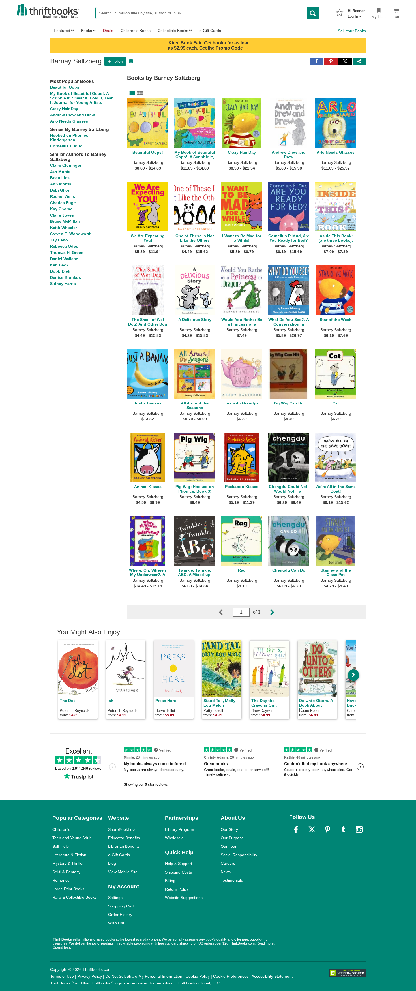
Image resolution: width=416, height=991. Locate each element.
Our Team (230, 846)
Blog (112, 863)
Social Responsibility (239, 855)
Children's (61, 829)
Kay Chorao (61, 209)
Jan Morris (60, 171)
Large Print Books (68, 889)
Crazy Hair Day (64, 108)
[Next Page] (267, 612)
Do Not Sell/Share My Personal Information (143, 976)
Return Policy (177, 889)
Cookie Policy (198, 976)
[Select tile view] (139, 93)
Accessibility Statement (272, 976)
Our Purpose (232, 838)
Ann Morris (60, 184)
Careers (228, 863)
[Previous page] (225, 612)
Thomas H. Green (66, 252)
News (226, 872)
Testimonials (232, 880)
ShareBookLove (122, 829)
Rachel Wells (62, 196)
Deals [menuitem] (108, 30)
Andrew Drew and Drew (72, 115)
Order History (120, 914)
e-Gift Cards (119, 855)
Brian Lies (60, 177)
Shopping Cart (121, 906)
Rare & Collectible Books (74, 897)
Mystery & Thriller (68, 863)
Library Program (179, 829)
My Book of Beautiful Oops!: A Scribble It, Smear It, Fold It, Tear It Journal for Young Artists (81, 98)
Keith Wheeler (63, 227)
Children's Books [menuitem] (136, 30)
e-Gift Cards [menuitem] (210, 30)
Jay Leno (59, 240)
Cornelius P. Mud (66, 146)
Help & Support (178, 863)
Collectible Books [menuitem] (173, 30)
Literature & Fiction (69, 855)
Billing (170, 880)
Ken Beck (59, 265)
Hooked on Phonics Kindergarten (69, 137)
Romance (61, 880)
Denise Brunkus (65, 277)
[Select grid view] (131, 93)
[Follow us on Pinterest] (327, 829)
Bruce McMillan (65, 221)
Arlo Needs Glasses (69, 121)
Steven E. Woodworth (71, 234)
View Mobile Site (123, 872)
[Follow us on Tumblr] (343, 829)
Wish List (116, 923)
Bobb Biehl (61, 271)
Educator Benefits (124, 838)
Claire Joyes (62, 215)
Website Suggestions (184, 897)
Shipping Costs (178, 872)
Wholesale (174, 838)
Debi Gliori (60, 190)
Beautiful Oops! (65, 87)
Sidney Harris (63, 283)
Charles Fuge (63, 202)
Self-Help (60, 846)
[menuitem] (356, 11)
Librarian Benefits (124, 846)
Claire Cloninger (65, 165)
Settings (115, 897)
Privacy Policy (89, 976)
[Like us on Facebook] (296, 829)
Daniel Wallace (64, 258)
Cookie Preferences (230, 976)
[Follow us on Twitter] (312, 829)
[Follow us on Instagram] (359, 829)
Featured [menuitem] (62, 30)
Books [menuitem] (86, 30)
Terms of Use (62, 976)
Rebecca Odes (64, 246)
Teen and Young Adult (71, 838)
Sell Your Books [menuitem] (352, 31)
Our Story (229, 829)
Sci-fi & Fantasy (66, 872)
